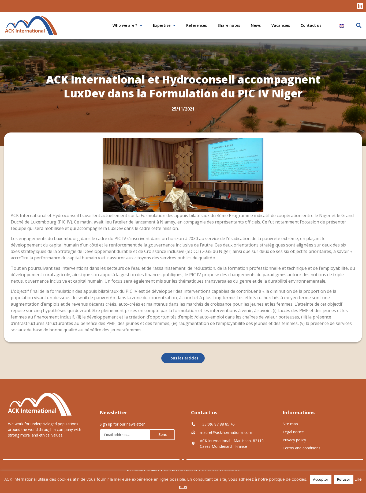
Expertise (161, 25)
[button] (358, 25)
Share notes (229, 25)
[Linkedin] (360, 6)
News (256, 25)
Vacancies (280, 25)
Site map (290, 423)
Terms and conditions (301, 447)
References (196, 25)
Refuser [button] (343, 479)
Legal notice (293, 431)
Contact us (311, 25)
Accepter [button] (320, 479)
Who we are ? (125, 25)
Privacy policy (294, 439)
